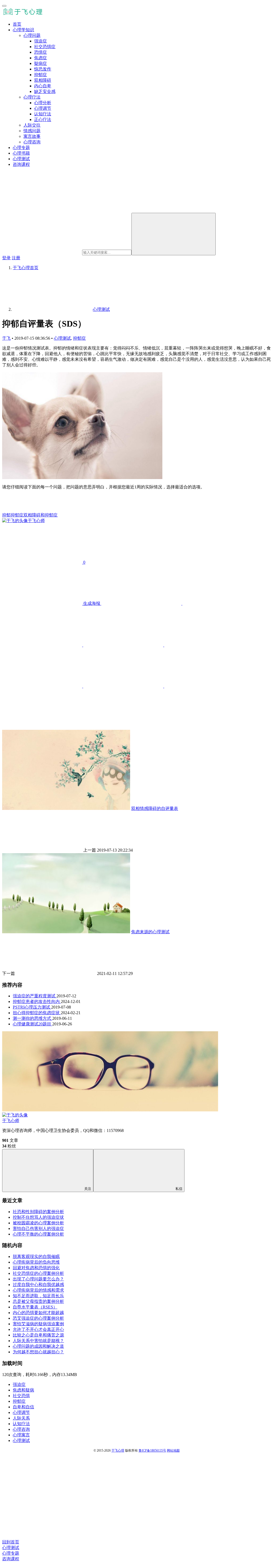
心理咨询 (32, 142)
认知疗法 (42, 114)
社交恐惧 (21, 1395)
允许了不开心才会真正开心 (38, 1329)
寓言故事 (32, 136)
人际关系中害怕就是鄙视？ (38, 1340)
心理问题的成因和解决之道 (38, 1346)
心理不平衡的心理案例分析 (38, 1234)
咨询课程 (21, 164)
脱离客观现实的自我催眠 (36, 1256)
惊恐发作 (42, 69)
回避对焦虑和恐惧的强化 (36, 1267)
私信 (178, 1189)
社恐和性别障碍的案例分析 (38, 1211)
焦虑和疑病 (23, 1390)
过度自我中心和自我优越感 (38, 1284)
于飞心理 (117, 1450)
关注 (87, 1189)
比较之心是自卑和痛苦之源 (38, 1335)
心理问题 (32, 35)
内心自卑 (42, 86)
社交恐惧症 (44, 46)
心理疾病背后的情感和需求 (38, 1290)
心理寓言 (21, 1435)
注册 (16, 258)
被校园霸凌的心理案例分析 (38, 1223)
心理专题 (21, 147)
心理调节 (42, 108)
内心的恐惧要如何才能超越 (38, 1312)
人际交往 (32, 125)
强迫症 (40, 41)
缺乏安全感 (44, 91)
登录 (6, 258)
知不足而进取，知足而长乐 (38, 1295)
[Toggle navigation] (4, 6)
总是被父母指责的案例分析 (38, 1301)
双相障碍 (42, 80)
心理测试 (21, 158)
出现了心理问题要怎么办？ (38, 1279)
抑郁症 (40, 74)
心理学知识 (23, 30)
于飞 (6, 338)
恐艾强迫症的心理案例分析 (38, 1318)
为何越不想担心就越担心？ (38, 1352)
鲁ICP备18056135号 (152, 1450)
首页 (17, 24)
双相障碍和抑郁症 (40, 515)
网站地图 (173, 1450)
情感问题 (32, 130)
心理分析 (42, 102)
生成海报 (91, 603)
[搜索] (173, 234)
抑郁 (6, 515)
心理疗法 (32, 97)
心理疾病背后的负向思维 (36, 1262)
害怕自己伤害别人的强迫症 (38, 1228)
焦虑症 (40, 58)
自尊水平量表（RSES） (35, 1307)
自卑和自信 (23, 1407)
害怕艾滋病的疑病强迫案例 (38, 1324)
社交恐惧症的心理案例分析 (38, 1273)
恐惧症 (40, 52)
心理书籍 (21, 153)
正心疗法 (42, 119)
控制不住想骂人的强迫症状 (38, 1217)
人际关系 (21, 1418)
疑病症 (40, 63)
